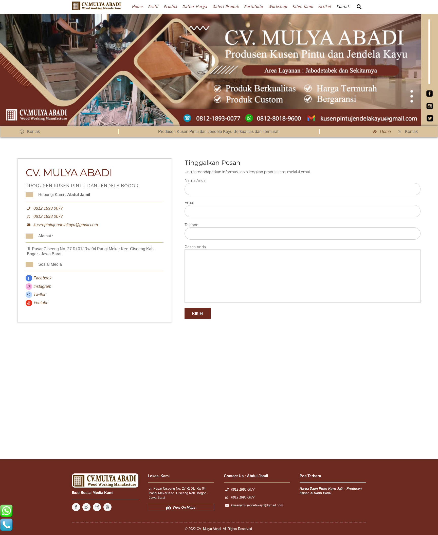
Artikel (324, 6)
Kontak (343, 6)
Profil (153, 6)
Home (137, 6)
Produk (170, 6)
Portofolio (253, 6)
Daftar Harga (194, 6)
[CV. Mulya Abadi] (97, 6)
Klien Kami (303, 6)
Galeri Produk (225, 6)
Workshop (277, 6)
